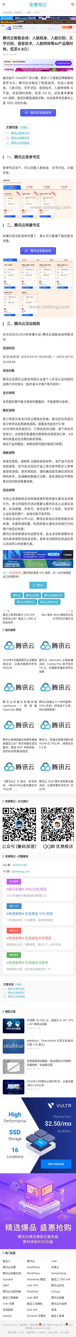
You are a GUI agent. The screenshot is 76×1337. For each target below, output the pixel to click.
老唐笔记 (38, 4)
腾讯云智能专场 (53, 595)
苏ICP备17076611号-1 (53, 1325)
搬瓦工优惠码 (34, 1303)
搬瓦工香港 (57, 1315)
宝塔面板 (8, 1309)
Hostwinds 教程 (36, 1279)
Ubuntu (7, 1315)
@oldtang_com (21, 871)
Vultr (54, 1261)
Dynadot (8, 1279)
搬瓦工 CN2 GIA (60, 1279)
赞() (38, 585)
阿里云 (55, 1267)
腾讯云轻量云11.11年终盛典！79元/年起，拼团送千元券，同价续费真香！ (56, 705)
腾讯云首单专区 (49, 601)
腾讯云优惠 (32, 595)
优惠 (29, 12)
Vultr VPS (32, 1285)
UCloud (55, 1291)
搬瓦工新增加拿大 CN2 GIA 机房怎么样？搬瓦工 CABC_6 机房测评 (19, 618)
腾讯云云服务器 (12, 1291)
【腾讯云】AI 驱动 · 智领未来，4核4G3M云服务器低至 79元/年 (20, 785)
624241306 (20, 864)
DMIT (6, 1285)
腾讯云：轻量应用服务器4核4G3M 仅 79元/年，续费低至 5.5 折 (56, 743)
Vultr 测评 (32, 1297)
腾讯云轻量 (57, 1297)
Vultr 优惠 (8, 1303)
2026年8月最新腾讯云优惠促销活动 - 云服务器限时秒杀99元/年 (20, 663)
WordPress (33, 1273)
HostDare (32, 1291)
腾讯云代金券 (59, 1303)
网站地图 (34, 1325)
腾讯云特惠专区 (26, 601)
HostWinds (33, 1267)
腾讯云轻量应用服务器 (14, 1273)
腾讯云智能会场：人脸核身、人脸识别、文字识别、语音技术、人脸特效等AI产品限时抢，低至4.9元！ (38, 43)
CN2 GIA (32, 1309)
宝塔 (53, 1309)
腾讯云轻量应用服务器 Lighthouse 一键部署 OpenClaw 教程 (20, 705)
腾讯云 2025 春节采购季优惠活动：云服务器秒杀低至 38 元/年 (56, 785)
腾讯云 (17, 595)
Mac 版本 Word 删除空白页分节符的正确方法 (57, 616)
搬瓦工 (7, 1261)
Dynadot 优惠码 (36, 1315)
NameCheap (58, 1273)
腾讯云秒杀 (57, 1285)
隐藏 (23, 127)
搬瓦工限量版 (10, 1297)
